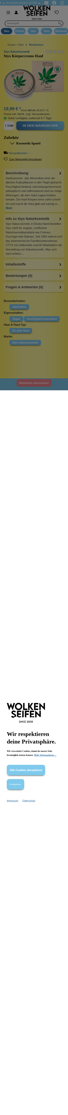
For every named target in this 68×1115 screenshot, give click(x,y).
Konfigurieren (15, 784)
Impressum (13, 800)
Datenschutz (28, 800)
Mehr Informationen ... (45, 755)
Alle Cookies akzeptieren (26, 770)
